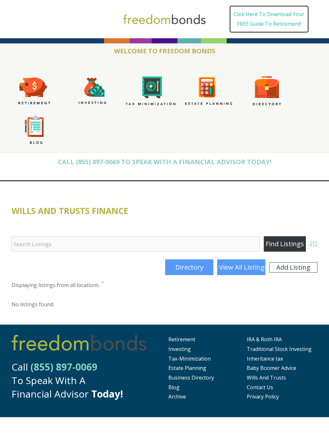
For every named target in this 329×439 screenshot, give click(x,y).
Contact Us (260, 387)
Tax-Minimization (189, 358)
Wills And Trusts (266, 377)
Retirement (181, 339)
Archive (177, 396)
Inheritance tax (265, 358)
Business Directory (191, 377)
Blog (174, 387)
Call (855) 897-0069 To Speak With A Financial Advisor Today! (164, 161)
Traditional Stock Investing (279, 349)
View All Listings (242, 267)
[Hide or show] (103, 284)
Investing (179, 349)
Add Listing (293, 267)
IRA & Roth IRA (264, 339)
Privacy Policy (263, 396)
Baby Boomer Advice (271, 368)
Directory (189, 267)
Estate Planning (187, 368)
